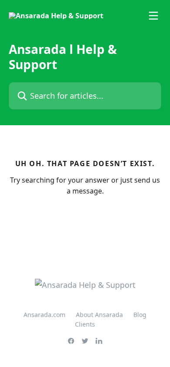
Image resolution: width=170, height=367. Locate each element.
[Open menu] (153, 15)
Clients (85, 324)
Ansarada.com (44, 314)
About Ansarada (99, 314)
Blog (139, 314)
